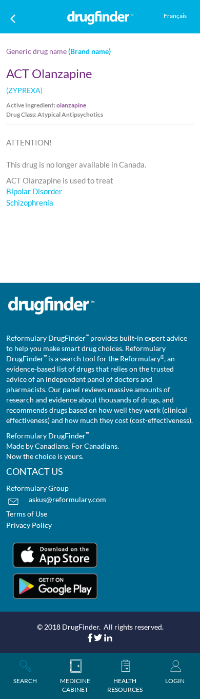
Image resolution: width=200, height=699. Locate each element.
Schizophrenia (29, 202)
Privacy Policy (29, 525)
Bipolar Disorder (34, 191)
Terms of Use (26, 513)
